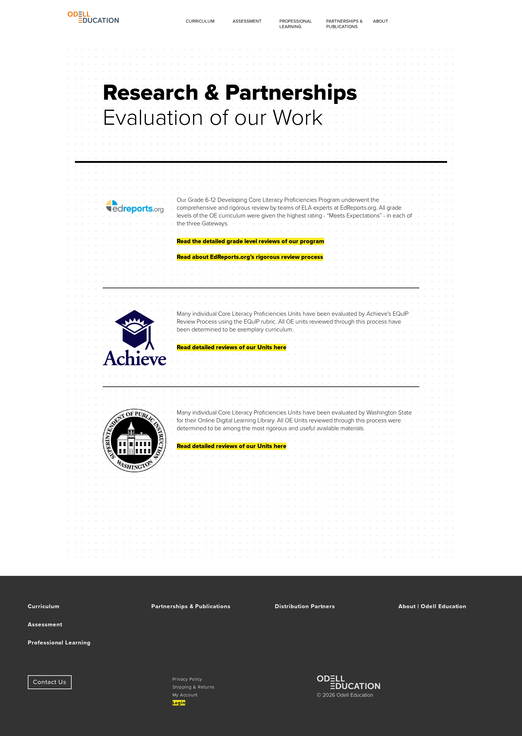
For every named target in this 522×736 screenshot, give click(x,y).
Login (178, 702)
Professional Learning (295, 23)
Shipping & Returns (193, 687)
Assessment (247, 21)
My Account (185, 695)
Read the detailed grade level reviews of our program (250, 241)
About (380, 21)
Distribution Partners (305, 606)
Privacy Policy (187, 679)
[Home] (93, 21)
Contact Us (49, 682)
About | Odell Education (432, 606)
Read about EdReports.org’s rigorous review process (250, 257)
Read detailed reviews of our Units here (231, 347)
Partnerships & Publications (344, 23)
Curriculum (200, 21)
